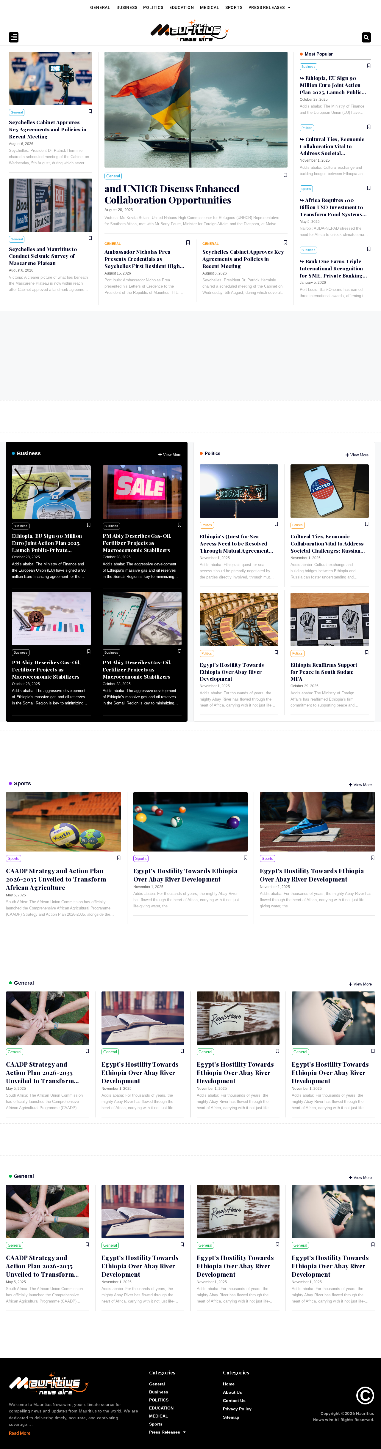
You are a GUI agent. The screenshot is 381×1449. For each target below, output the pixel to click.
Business (126, 7)
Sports (234, 7)
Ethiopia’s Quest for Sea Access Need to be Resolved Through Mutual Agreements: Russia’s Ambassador (236, 547)
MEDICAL (209, 7)
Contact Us (234, 1400)
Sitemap (231, 1417)
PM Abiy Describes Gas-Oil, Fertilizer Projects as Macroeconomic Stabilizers (137, 542)
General (100, 7)
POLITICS (153, 7)
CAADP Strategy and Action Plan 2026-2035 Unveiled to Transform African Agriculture (56, 879)
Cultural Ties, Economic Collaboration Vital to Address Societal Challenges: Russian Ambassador (332, 153)
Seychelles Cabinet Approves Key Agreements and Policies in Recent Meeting (47, 129)
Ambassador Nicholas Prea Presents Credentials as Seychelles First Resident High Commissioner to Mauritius (142, 262)
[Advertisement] (190, 355)
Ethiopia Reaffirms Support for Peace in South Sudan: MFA (324, 671)
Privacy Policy (237, 1409)
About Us (232, 1392)
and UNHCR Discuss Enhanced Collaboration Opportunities (171, 194)
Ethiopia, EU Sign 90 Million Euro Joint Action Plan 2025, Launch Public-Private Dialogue (47, 546)
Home (229, 1384)
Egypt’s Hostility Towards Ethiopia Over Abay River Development (232, 671)
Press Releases (267, 7)
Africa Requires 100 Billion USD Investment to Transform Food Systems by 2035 (331, 210)
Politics (212, 453)
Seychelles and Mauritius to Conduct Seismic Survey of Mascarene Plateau (43, 256)
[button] (366, 37)
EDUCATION (181, 7)
